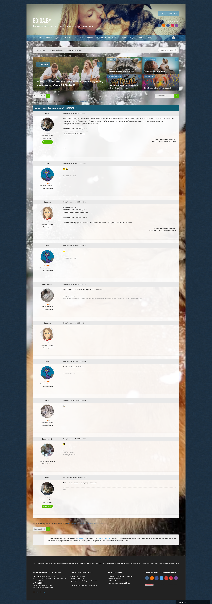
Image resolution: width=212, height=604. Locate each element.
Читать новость (106, 326)
